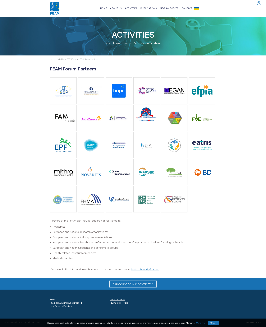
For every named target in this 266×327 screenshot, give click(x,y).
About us (116, 8)
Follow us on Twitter (119, 303)
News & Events (169, 8)
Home (103, 8)
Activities (131, 8)
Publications (148, 8)
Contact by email (117, 299)
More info (200, 323)
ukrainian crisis (205, 8)
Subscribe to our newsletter (133, 284)
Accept (213, 323)
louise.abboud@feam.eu (145, 269)
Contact (187, 8)
